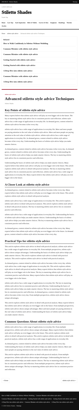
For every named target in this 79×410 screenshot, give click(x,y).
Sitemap (75, 2)
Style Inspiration (20, 23)
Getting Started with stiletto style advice (19, 60)
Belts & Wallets (32, 23)
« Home (5, 380)
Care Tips (10, 23)
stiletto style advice (12, 33)
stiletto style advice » (69, 380)
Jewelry (4, 26)
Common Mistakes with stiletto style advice (20, 49)
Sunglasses (53, 23)
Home (3, 23)
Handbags (62, 23)
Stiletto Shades (17, 12)
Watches (69, 23)
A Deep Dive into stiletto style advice (17, 71)
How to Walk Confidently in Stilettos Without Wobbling (25, 43)
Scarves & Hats (43, 23)
